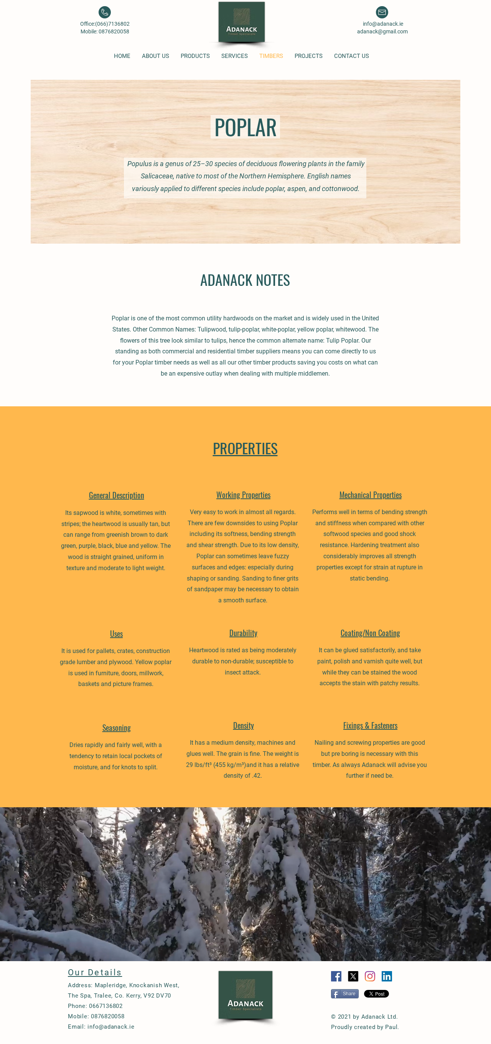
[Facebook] (336, 976)
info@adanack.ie (383, 24)
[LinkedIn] (387, 976)
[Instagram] (370, 976)
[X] (353, 976)
